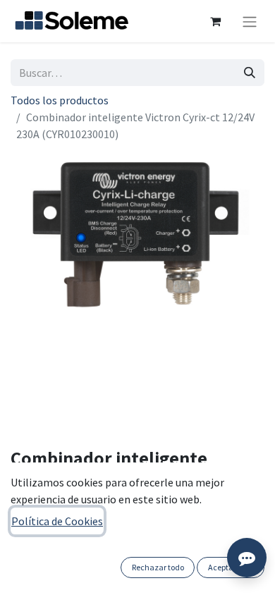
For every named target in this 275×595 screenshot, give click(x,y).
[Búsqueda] (249, 72)
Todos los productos (60, 100)
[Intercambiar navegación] (249, 21)
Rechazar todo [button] (158, 567)
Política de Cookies (57, 521)
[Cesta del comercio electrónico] (215, 21)
